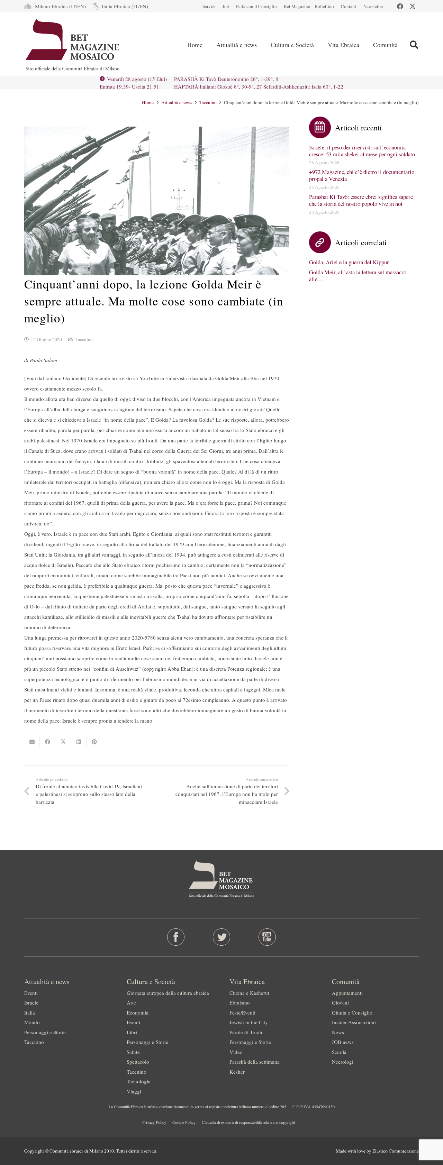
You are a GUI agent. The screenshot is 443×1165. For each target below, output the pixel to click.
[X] (412, 6)
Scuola (339, 1051)
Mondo (32, 1022)
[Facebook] (400, 6)
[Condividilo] (47, 742)
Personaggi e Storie (45, 1032)
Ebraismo (239, 1002)
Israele (31, 1002)
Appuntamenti (347, 992)
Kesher (237, 1071)
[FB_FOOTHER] (176, 937)
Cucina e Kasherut (249, 992)
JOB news (343, 1041)
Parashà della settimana (254, 1061)
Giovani (340, 1002)
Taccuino (84, 339)
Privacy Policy (154, 1122)
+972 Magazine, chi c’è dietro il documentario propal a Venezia (361, 175)
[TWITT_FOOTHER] (222, 937)
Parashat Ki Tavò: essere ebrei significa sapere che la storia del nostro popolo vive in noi (361, 200)
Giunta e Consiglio (352, 1012)
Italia (29, 1012)
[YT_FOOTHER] (267, 937)
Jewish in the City (248, 1022)
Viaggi (134, 1091)
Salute (133, 1051)
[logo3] (73, 45)
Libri (132, 1032)
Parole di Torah (245, 1032)
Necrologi (342, 1061)
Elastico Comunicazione (395, 1151)
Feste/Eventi (242, 1012)
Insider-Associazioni (354, 1022)
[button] (414, 44)
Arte (131, 1002)
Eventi (31, 992)
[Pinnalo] (94, 742)
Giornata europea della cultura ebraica (168, 992)
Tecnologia (139, 1081)
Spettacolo (138, 1061)
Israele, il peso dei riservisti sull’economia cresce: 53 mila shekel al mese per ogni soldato (362, 151)
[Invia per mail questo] (32, 742)
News (338, 1032)
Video (236, 1051)
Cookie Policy (184, 1122)
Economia (137, 1012)
